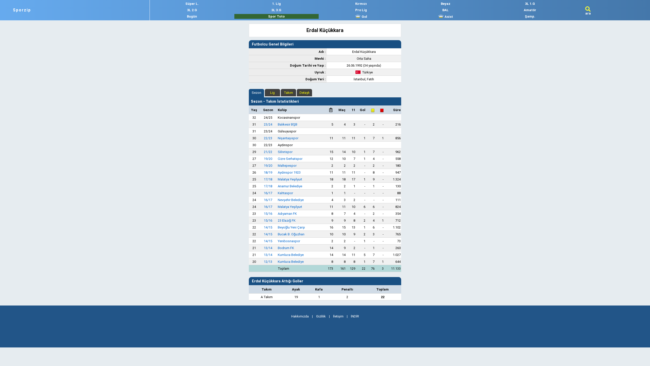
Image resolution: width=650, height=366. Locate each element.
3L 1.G (530, 4)
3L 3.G (276, 10)
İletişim (338, 316)
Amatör (530, 10)
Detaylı (305, 93)
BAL (445, 10)
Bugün (192, 16)
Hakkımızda (300, 316)
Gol (364, 17)
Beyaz (445, 4)
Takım (288, 93)
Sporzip (22, 10)
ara (588, 13)
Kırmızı (361, 4)
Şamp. (530, 16)
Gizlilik (321, 316)
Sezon (256, 93)
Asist (448, 17)
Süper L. (192, 4)
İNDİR (355, 316)
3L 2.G (192, 10)
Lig (272, 93)
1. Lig (276, 4)
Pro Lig (361, 10)
